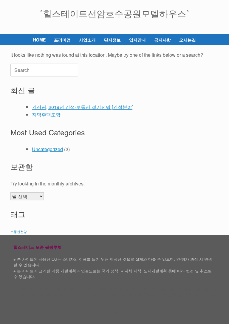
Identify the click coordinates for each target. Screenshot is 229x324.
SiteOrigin (110, 312)
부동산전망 (18, 231)
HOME (39, 40)
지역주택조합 (46, 114)
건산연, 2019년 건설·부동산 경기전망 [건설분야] (82, 107)
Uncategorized (47, 149)
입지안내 (137, 40)
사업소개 (87, 40)
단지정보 (112, 40)
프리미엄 (62, 40)
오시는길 (187, 40)
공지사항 (162, 40)
